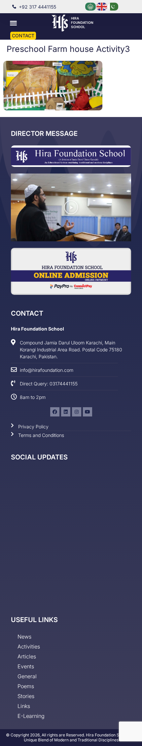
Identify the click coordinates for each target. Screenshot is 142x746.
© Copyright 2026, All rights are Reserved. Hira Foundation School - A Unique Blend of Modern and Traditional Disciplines (71, 737)
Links (24, 706)
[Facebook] (54, 411)
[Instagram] (76, 411)
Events (26, 666)
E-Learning (31, 716)
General (27, 676)
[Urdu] (113, 6)
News (24, 636)
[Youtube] (87, 411)
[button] (13, 22)
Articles (27, 656)
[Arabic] (90, 6)
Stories (26, 696)
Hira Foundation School (82, 22)
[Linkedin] (65, 411)
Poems (26, 686)
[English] (102, 6)
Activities (29, 646)
